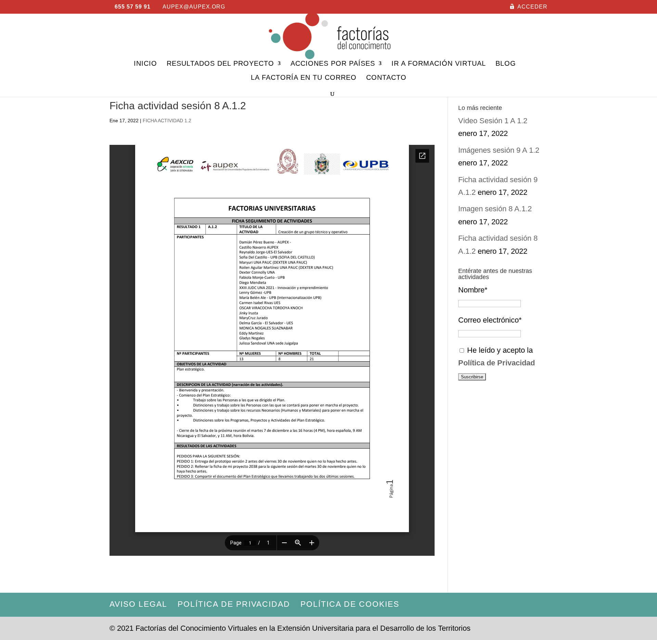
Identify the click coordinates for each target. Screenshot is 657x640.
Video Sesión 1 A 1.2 (492, 120)
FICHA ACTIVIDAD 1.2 (167, 120)
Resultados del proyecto (220, 64)
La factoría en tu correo (304, 78)
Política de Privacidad (234, 604)
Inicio (145, 64)
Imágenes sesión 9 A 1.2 (498, 150)
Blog (505, 64)
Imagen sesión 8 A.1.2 (495, 208)
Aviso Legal (138, 604)
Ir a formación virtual (438, 64)
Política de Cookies (349, 604)
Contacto (386, 78)
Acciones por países (333, 64)
